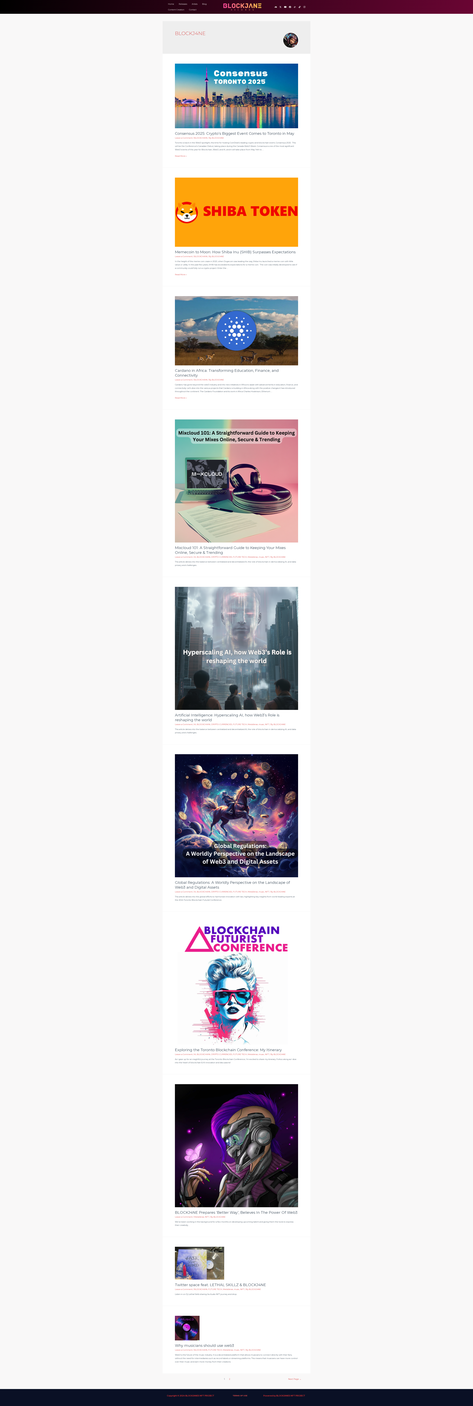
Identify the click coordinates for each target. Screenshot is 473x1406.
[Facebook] (290, 7)
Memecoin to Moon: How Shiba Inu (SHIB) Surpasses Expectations (235, 252)
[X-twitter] (280, 7)
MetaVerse (253, 557)
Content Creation (176, 9)
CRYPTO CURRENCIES (221, 557)
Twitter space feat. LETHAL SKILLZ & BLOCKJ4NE (220, 1285)
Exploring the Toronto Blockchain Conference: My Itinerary (228, 1050)
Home (171, 4)
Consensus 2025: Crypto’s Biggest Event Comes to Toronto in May (234, 133)
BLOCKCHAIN (200, 138)
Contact (192, 9)
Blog (204, 4)
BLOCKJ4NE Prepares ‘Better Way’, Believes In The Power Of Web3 (236, 1212)
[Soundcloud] (275, 7)
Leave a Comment (183, 138)
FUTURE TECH (240, 557)
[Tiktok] (299, 7)
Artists (194, 4)
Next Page (294, 1379)
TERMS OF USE (240, 1395)
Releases (183, 4)
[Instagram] (304, 7)
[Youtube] (285, 7)
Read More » (181, 156)
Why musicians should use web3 (204, 1345)
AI (195, 557)
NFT (267, 557)
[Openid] (295, 7)
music (261, 557)
